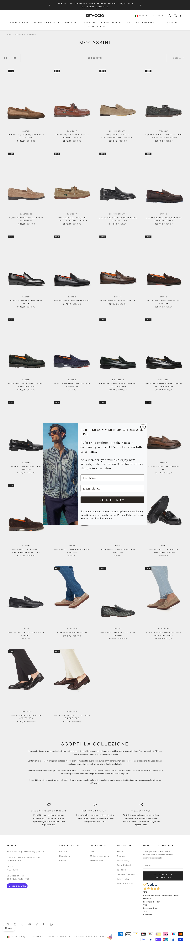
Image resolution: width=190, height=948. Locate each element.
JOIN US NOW (112, 500)
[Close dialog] (142, 426)
